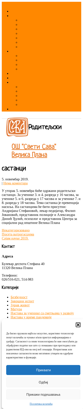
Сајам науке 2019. (15, 238)
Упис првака (28, 91)
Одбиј (43, 382)
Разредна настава (33, 60)
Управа (24, 56)
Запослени (19, 51)
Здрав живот (20, 305)
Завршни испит (30, 96)
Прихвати (43, 370)
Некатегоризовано (16, 230)
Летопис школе (30, 47)
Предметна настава (34, 65)
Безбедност (19, 297)
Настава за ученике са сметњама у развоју (42, 313)
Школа (15, 16)
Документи (19, 78)
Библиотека (28, 42)
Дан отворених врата (35, 29)
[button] (78, 325)
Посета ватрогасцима (18, 234)
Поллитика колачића (41, 403)
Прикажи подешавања (43, 394)
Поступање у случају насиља (41, 34)
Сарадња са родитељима (39, 87)
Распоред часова (32, 20)
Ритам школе (21, 74)
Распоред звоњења (34, 25)
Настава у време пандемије (31, 317)
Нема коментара (15, 183)
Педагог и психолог (34, 69)
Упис (22, 100)
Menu (6, 4)
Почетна (17, 11)
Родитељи (18, 82)
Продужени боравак (34, 38)
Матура (16, 309)
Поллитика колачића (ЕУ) (29, 109)
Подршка (26, 105)
